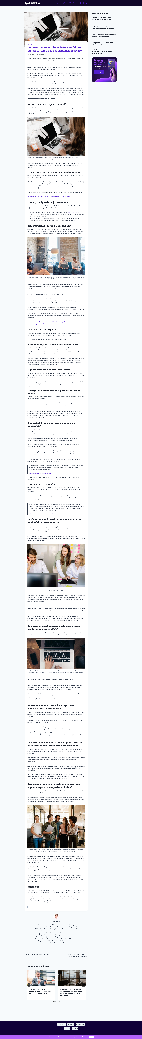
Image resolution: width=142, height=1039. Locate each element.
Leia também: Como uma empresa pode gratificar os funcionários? (48, 196)
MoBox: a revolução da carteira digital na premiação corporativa (104, 35)
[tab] (53, 1001)
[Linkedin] (84, 3)
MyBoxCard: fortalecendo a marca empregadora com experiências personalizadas (103, 51)
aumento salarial (32, 906)
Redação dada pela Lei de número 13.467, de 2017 (40, 473)
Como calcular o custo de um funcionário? (38, 953)
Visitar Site (72, 3)
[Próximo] (83, 985)
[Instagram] (81, 3)
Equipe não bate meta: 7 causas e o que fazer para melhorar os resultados (104, 28)
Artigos (57, 3)
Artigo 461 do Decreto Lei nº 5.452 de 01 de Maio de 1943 (42, 513)
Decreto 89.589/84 (72, 212)
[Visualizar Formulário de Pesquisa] (115, 3)
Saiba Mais (83, 1037)
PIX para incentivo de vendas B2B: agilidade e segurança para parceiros (104, 43)
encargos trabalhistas (44, 906)
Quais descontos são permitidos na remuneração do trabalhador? (76, 954)
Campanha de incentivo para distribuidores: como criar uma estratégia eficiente (102, 19)
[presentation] (41, 978)
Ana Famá (31, 54)
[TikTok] (86, 3)
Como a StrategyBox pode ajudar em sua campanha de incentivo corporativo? (40, 991)
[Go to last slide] (29, 985)
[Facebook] (78, 3)
